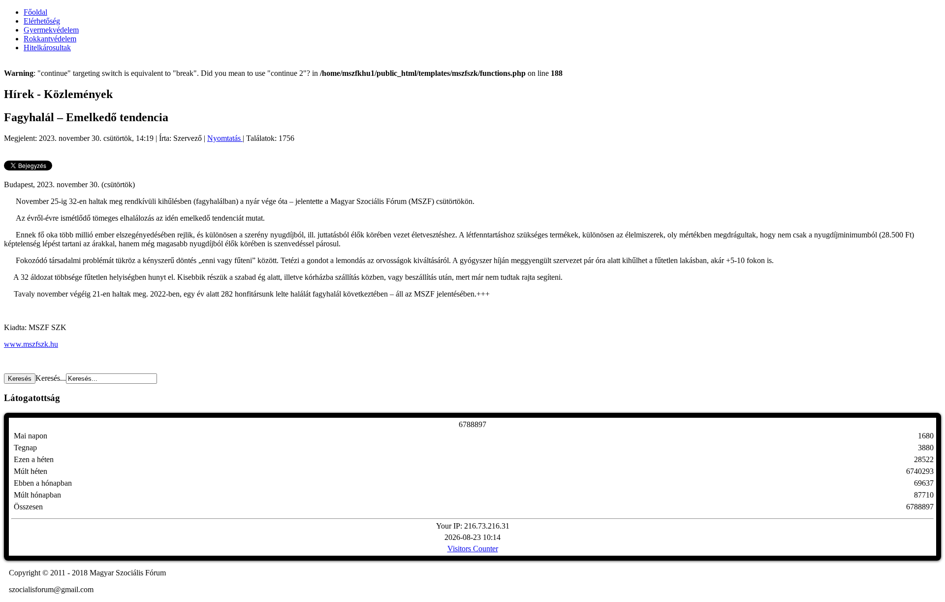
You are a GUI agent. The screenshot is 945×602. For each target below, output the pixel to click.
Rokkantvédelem (50, 38)
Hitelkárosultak (47, 47)
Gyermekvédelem (51, 30)
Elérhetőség (42, 21)
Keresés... (50, 378)
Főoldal (35, 12)
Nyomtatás (225, 138)
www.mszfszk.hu (31, 344)
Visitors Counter (472, 548)
